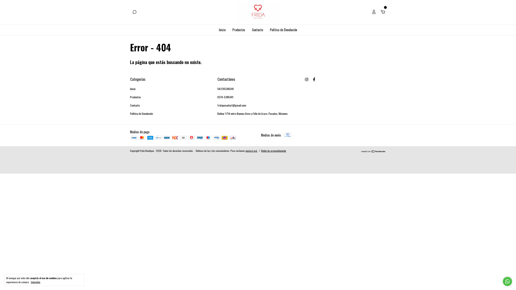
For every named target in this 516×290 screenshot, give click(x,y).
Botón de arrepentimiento (273, 150)
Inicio (222, 29)
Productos (238, 29)
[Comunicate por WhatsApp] (507, 281)
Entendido (35, 282)
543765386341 (225, 89)
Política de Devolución (283, 29)
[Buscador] (134, 12)
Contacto (257, 29)
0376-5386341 (225, 97)
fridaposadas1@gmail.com (231, 105)
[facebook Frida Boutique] (314, 79)
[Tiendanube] (373, 151)
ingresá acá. (252, 150)
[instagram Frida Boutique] (307, 79)
